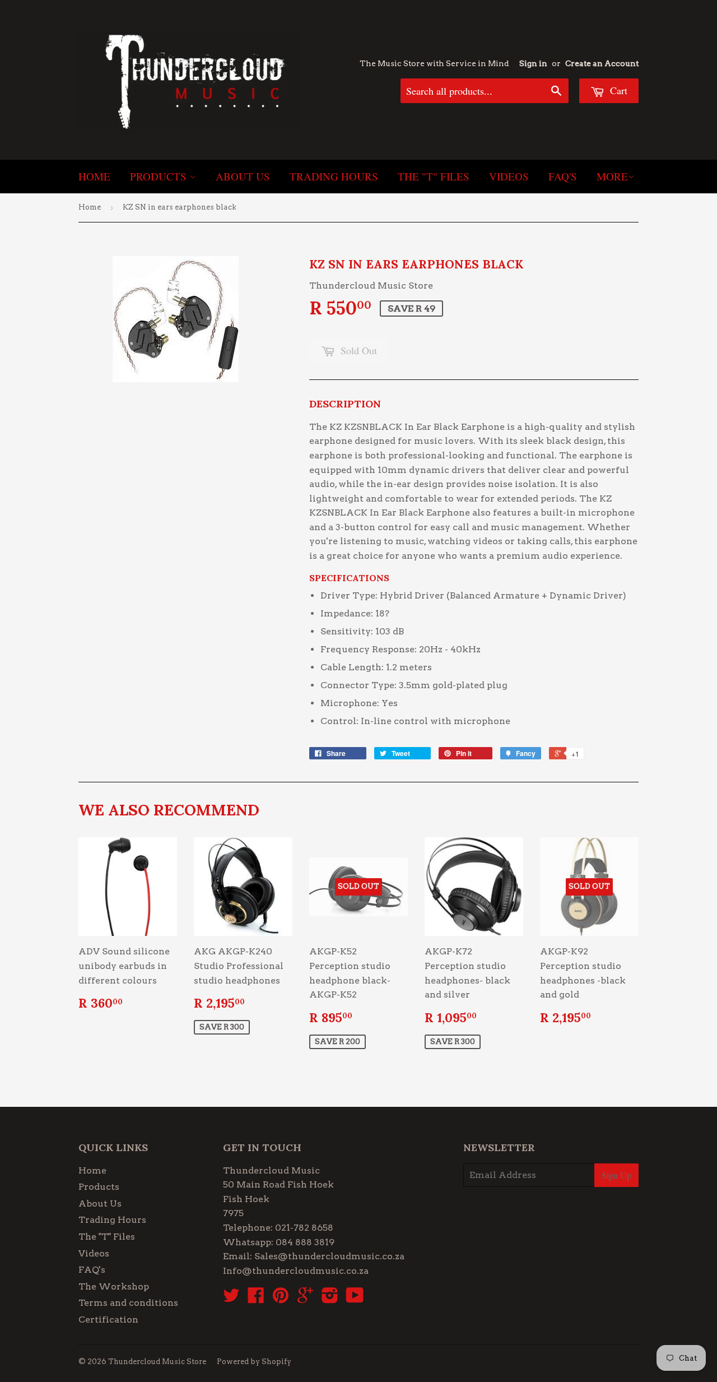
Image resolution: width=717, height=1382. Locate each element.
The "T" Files (433, 176)
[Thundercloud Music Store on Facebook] (256, 1298)
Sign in (533, 63)
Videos (509, 176)
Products (159, 176)
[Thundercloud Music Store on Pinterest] (280, 1298)
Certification (108, 1319)
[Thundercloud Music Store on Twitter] (231, 1298)
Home (94, 176)
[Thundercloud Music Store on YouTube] (355, 1298)
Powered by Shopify (254, 1361)
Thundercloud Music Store (157, 1361)
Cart (617, 90)
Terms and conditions (128, 1302)
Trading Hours (334, 176)
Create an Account (602, 63)
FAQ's (562, 176)
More (612, 176)
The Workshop (113, 1286)
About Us (243, 176)
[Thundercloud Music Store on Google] (305, 1298)
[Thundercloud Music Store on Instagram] (330, 1298)
